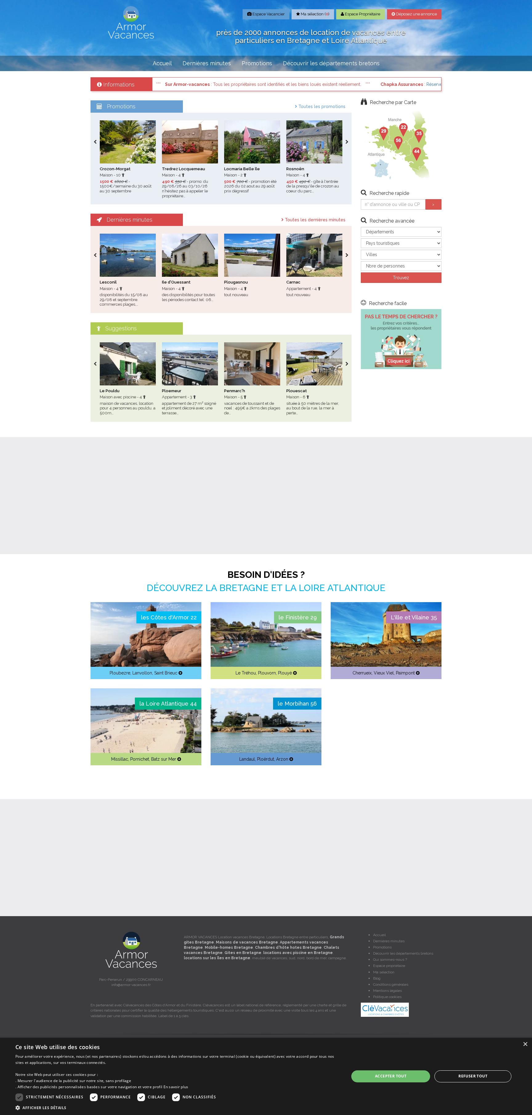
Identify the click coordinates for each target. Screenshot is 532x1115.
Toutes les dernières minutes (314, 219)
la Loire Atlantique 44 (168, 703)
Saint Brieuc (165, 672)
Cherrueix (362, 672)
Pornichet (139, 759)
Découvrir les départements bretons (331, 63)
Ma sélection (383, 972)
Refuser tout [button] (472, 1076)
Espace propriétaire (389, 966)
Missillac (119, 759)
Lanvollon (142, 672)
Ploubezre (120, 672)
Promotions (257, 63)
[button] (177, 1107)
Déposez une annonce (416, 14)
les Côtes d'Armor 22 (169, 617)
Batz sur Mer (163, 759)
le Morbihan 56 (297, 703)
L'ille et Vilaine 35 (414, 617)
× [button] (525, 1044)
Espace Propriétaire (362, 14)
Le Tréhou (246, 672)
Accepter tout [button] (390, 1076)
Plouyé (285, 672)
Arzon (282, 759)
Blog (377, 978)
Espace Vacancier (268, 14)
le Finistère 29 (298, 617)
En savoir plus (175, 1086)
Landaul (247, 759)
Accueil (162, 63)
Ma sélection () (314, 14)
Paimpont (405, 672)
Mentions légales (387, 990)
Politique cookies (387, 997)
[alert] (266, 1076)
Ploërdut (265, 759)
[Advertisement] (266, 496)
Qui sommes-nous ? (390, 959)
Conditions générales (390, 984)
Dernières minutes (207, 63)
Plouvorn (267, 672)
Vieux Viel (384, 672)
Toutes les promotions (321, 106)
